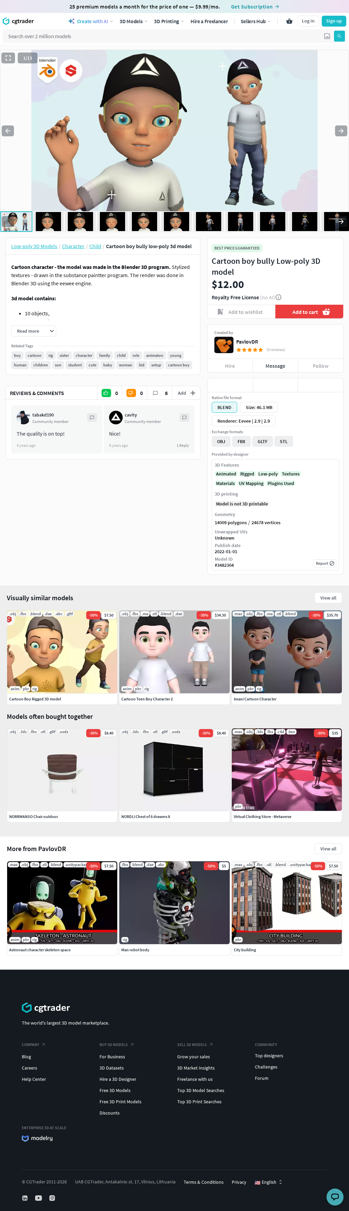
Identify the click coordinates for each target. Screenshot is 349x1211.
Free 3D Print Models (120, 1102)
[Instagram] (53, 1198)
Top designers (269, 1056)
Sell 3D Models (192, 1044)
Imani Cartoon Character (255, 698)
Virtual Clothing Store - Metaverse (262, 816)
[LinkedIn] (25, 1198)
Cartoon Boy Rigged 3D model (35, 698)
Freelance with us (195, 1079)
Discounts (110, 1113)
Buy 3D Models (114, 1044)
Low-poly (268, 474)
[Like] (230, 385)
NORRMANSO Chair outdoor (33, 816)
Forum (262, 1078)
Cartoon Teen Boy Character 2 (147, 698)
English (265, 1182)
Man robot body (135, 949)
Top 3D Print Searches (199, 1102)
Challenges (266, 1067)
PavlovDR (247, 341)
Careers (29, 1068)
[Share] (320, 385)
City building (245, 949)
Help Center (34, 1079)
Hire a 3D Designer (118, 1079)
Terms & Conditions (204, 1182)
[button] (327, 36)
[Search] (339, 36)
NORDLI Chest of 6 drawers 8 (145, 816)
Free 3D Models (115, 1090)
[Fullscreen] (8, 57)
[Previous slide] (8, 130)
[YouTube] (39, 1198)
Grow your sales (193, 1057)
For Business (112, 1057)
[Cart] (289, 21)
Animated (226, 474)
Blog (26, 1057)
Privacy (239, 1182)
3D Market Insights (196, 1068)
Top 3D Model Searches (200, 1090)
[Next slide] (341, 130)
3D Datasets (112, 1068)
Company (30, 1044)
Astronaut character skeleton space (40, 949)
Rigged (247, 474)
